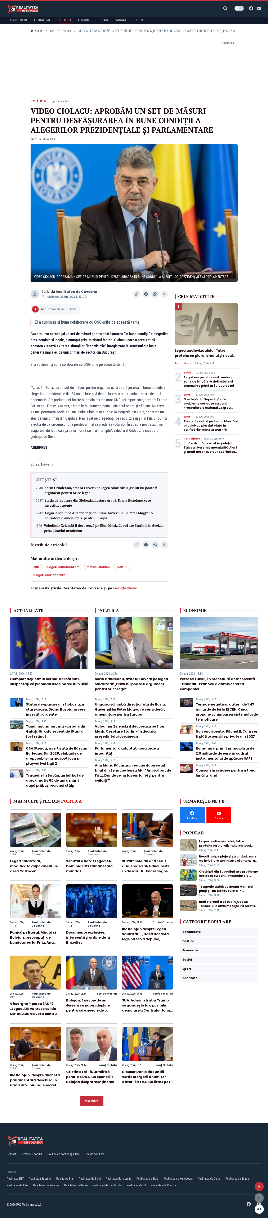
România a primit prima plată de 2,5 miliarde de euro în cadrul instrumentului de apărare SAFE (225, 753)
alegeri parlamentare (63, 567)
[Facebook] (251, 8)
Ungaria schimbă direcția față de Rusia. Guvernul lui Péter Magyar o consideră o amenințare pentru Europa (99, 515)
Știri (52, 30)
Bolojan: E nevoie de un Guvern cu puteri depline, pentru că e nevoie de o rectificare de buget (88, 1008)
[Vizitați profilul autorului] (35, 294)
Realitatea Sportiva (40, 1178)
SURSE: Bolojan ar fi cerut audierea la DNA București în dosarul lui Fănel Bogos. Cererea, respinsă (145, 869)
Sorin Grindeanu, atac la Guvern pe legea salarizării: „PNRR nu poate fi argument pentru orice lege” (101, 490)
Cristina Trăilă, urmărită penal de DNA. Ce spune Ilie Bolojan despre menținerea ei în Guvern (90, 1079)
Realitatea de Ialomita (118, 1178)
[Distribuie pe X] (164, 294)
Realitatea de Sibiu (147, 1178)
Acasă (39, 30)
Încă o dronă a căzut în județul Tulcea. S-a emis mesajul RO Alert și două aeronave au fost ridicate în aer (210, 449)
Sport (188, 394)
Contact (11, 1154)
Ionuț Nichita (107, 1065)
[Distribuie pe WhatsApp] (155, 294)
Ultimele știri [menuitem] (17, 20)
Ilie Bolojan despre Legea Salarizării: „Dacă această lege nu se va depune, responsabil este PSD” (145, 937)
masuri (122, 567)
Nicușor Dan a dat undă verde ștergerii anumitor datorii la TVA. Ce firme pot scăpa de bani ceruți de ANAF (146, 1081)
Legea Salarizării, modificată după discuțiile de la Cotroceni (34, 866)
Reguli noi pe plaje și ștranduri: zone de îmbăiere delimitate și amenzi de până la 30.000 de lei (209, 381)
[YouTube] (258, 8)
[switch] (239, 8)
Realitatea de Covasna (76, 291)
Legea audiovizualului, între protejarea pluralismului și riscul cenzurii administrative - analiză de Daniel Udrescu (204, 358)
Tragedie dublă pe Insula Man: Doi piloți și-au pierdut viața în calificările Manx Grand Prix (211, 425)
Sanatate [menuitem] (122, 20)
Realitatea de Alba (17, 1185)
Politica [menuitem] (65, 20)
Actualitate (183, 363)
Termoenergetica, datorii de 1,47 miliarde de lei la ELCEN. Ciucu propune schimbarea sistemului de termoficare (227, 712)
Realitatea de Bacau (76, 1185)
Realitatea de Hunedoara (178, 1178)
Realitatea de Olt (136, 1185)
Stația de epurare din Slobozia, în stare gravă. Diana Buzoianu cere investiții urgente (98, 503)
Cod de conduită (94, 1154)
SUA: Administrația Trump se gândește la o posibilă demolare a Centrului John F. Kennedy (146, 1008)
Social (188, 372)
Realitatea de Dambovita (107, 1185)
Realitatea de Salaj (90, 1178)
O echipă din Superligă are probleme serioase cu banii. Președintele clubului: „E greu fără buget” (207, 405)
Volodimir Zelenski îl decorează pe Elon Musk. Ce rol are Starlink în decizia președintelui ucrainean (104, 528)
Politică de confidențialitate (64, 1154)
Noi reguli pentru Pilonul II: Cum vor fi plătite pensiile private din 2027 (227, 734)
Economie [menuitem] (85, 20)
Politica (66, 30)
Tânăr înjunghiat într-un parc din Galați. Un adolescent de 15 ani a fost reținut (56, 731)
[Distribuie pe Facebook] (146, 294)
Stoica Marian (107, 993)
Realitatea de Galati (209, 1178)
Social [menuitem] (103, 20)
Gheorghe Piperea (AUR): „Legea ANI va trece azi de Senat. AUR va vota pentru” (34, 1008)
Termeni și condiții (32, 1154)
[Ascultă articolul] (259, 1186)
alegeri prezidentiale (49, 575)
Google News (125, 587)
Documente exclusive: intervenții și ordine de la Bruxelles (88, 937)
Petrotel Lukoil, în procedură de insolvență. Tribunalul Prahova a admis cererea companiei (218, 684)
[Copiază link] (136, 294)
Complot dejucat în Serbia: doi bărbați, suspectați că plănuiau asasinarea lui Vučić (49, 681)
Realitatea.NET (15, 1178)
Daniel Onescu (162, 922)
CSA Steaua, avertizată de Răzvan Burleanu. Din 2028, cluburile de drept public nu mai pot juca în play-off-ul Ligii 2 (56, 756)
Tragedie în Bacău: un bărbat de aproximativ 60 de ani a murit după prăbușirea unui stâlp (55, 780)
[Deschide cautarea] (225, 8)
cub (36, 567)
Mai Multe (91, 1101)
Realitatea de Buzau (237, 1178)
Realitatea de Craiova (163, 1185)
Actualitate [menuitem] (43, 20)
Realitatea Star (65, 1178)
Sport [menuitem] (140, 20)
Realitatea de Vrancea (46, 1185)
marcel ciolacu (98, 567)
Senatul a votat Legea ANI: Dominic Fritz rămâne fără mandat (89, 866)
